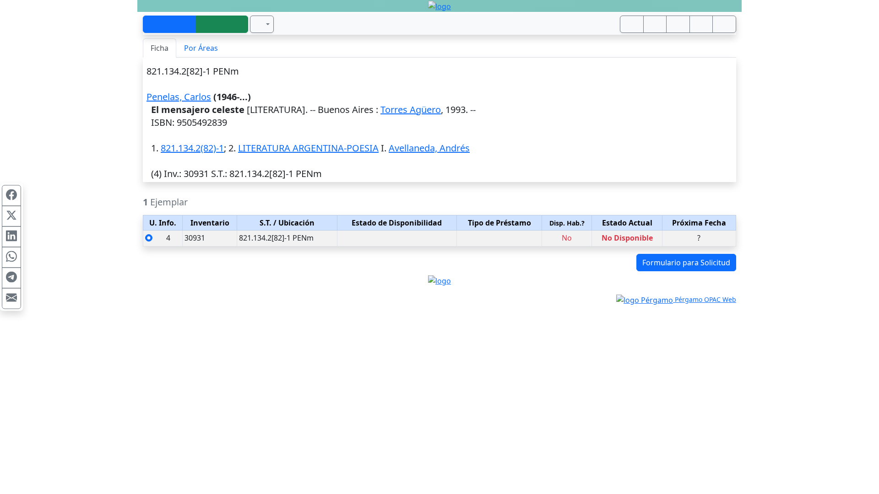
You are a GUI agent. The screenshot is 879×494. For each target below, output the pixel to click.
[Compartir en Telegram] (11, 278)
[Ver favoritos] (724, 24)
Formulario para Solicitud (686, 263)
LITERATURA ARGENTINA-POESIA (308, 148)
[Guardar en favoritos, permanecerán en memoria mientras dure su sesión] (701, 24)
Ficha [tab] (159, 48)
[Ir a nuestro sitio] (655, 24)
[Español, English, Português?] (262, 24)
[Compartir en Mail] (11, 298)
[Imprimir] (678, 24)
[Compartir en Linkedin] (11, 236)
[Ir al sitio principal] (439, 6)
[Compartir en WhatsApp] (11, 257)
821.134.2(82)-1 (192, 148)
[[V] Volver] (169, 24)
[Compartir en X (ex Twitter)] (11, 216)
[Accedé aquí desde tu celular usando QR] (632, 24)
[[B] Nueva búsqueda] (222, 24)
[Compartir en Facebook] (11, 195)
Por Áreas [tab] (201, 48)
